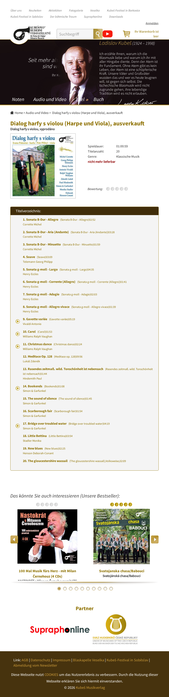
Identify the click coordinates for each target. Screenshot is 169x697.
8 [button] (99, 588)
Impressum (61, 660)
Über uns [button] (16, 10)
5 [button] (82, 588)
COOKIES (51, 674)
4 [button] (76, 588)
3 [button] (70, 588)
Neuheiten (35, 10)
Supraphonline (93, 16)
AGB (25, 660)
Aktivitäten (55, 10)
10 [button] (111, 588)
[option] (47, 540)
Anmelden (152, 23)
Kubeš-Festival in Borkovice (123, 10)
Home (19, 113)
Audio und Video (49, 99)
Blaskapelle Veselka (88, 660)
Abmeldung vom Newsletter (35, 665)
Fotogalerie (76, 10)
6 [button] (88, 588)
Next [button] (155, 539)
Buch (99, 99)
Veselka (95, 10)
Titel (79, 99)
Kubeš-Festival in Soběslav (27, 16)
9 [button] (105, 588)
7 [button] (94, 588)
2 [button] (65, 588)
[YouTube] (108, 34)
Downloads (116, 16)
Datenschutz (40, 660)
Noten (18, 99)
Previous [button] (14, 539)
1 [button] (59, 588)
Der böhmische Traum (63, 16)
